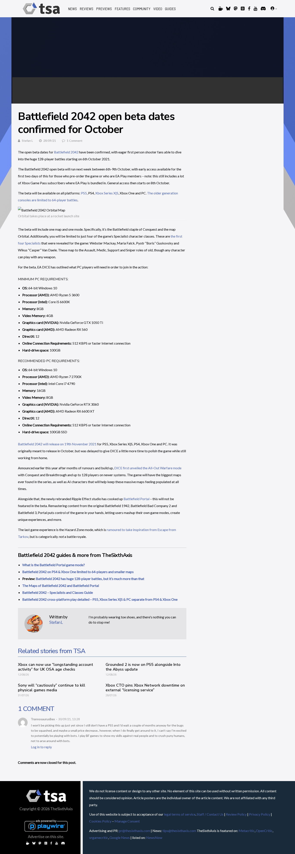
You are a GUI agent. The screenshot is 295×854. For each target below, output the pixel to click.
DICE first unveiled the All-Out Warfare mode (147, 468)
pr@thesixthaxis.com (134, 831)
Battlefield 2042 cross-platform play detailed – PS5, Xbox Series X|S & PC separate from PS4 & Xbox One (100, 599)
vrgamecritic (98, 837)
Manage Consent (127, 821)
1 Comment (74, 140)
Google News (119, 837)
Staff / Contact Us (210, 814)
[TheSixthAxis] (41, 15)
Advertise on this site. (46, 836)
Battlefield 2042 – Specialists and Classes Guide (57, 592)
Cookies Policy (100, 821)
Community (142, 9)
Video (157, 9)
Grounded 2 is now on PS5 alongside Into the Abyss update (143, 667)
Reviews (86, 9)
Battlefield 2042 (66, 152)
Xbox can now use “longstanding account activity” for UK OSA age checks (55, 667)
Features (122, 9)
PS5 (84, 193)
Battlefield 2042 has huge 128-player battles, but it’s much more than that (90, 579)
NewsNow (154, 837)
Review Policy (236, 814)
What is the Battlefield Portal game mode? (53, 565)
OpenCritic (264, 831)
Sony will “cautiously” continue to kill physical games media (51, 688)
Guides (170, 9)
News (72, 9)
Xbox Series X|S (106, 193)
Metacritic (247, 831)
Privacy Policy (259, 814)
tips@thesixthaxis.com (179, 831)
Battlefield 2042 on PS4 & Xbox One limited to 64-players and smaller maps (78, 572)
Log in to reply (41, 747)
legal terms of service (179, 814)
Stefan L (27, 140)
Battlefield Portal (136, 499)
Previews (104, 9)
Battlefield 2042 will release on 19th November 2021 (57, 444)
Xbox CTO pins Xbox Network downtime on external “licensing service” (145, 688)
